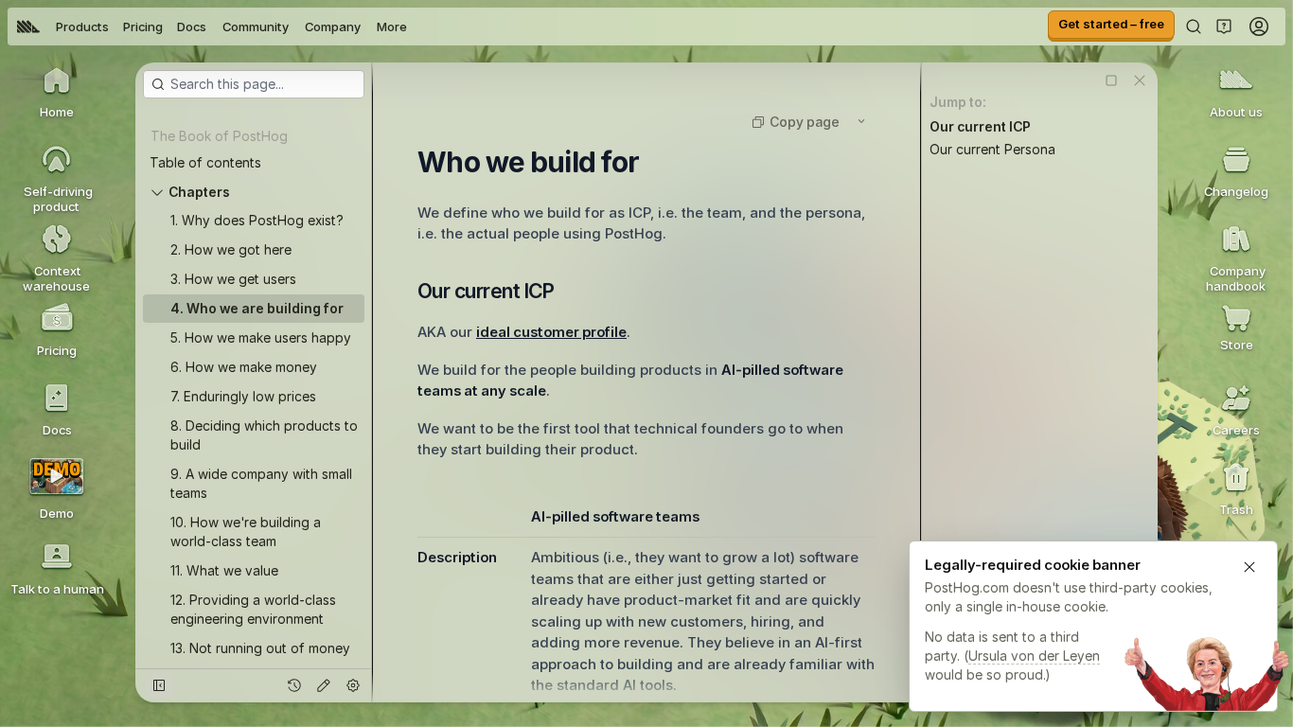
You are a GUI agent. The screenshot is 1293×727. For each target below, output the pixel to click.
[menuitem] (28, 26)
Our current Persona (992, 149)
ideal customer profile (551, 332)
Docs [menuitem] (191, 26)
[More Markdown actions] (861, 121)
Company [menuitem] (333, 26)
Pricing (143, 26)
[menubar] (212, 26)
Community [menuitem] (255, 26)
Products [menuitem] (82, 26)
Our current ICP (980, 126)
